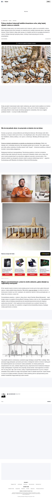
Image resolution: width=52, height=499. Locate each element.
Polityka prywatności (40, 488)
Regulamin (33, 488)
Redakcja (23, 488)
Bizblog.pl (25, 484)
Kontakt (27, 488)
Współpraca (18, 488)
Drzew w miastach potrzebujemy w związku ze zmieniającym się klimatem (21, 143)
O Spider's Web (11, 488)
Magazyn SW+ (13, 484)
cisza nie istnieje (33, 290)
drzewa (49, 401)
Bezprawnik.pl (38, 484)
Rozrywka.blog (31, 484)
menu (48, 1)
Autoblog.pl (20, 484)
